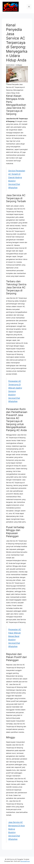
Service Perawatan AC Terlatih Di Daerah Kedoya (16, 174)
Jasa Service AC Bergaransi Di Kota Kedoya (16, 825)
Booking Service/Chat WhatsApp (14, 184)
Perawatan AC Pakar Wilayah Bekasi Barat (14, 632)
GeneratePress (25, 861)
